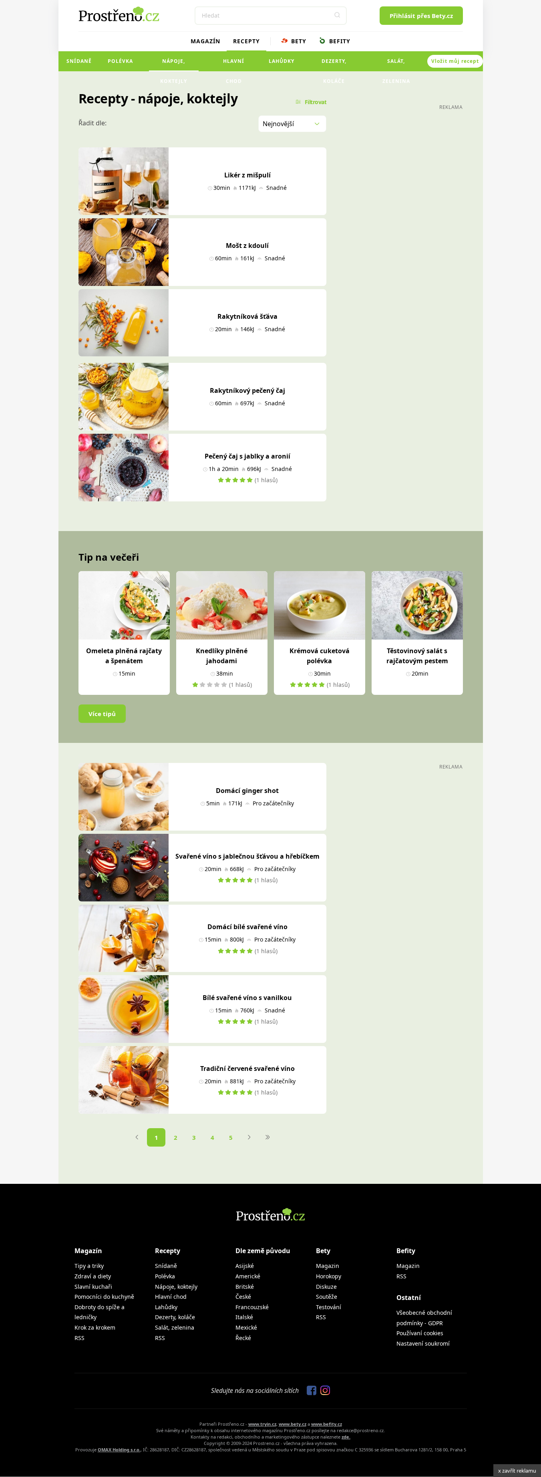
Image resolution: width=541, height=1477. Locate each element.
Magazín (205, 41)
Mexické (246, 1327)
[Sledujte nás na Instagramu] (323, 1391)
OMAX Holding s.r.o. (119, 1450)
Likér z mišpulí (247, 175)
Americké (247, 1276)
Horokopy (328, 1276)
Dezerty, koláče (334, 64)
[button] (337, 15)
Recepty (246, 41)
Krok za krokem (94, 1327)
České (243, 1296)
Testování (328, 1307)
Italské (244, 1317)
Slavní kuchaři (93, 1286)
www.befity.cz (326, 1424)
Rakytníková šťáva (247, 316)
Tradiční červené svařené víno (247, 1068)
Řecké (243, 1338)
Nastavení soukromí (423, 1343)
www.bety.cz (292, 1424)
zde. (346, 1437)
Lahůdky (281, 61)
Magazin (327, 1266)
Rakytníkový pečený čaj (247, 390)
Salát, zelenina (396, 64)
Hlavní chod (233, 64)
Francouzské (252, 1307)
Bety (297, 41)
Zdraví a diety (92, 1276)
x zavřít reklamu (517, 1470)
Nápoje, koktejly (173, 64)
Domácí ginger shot (247, 790)
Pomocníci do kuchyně (104, 1296)
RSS (79, 1338)
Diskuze (326, 1286)
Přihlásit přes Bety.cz (421, 16)
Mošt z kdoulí (247, 245)
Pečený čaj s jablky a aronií (247, 456)
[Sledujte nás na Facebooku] (309, 1391)
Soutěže (326, 1296)
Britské (244, 1286)
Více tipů (102, 714)
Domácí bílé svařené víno (247, 926)
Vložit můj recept (455, 61)
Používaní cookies (419, 1333)
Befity (338, 41)
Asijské (244, 1266)
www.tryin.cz (262, 1424)
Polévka (120, 61)
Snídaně (79, 61)
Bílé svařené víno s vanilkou (247, 997)
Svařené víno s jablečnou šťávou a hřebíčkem (247, 856)
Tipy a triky (89, 1266)
